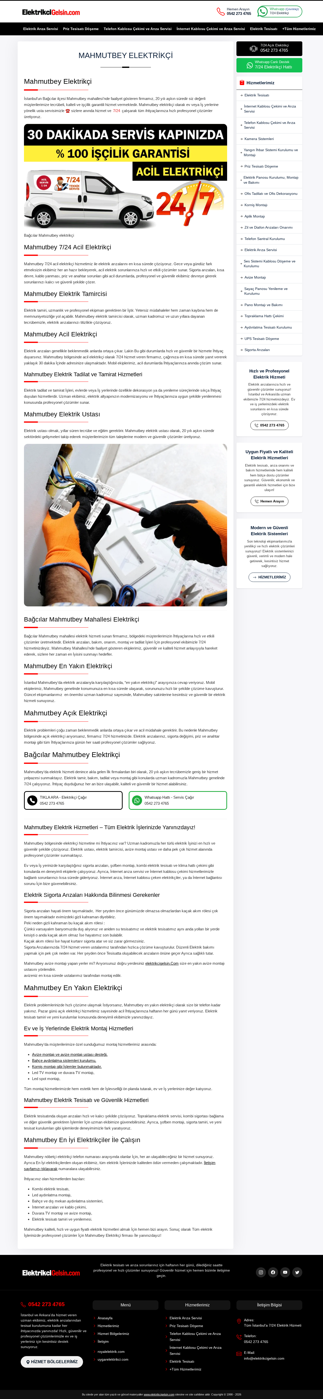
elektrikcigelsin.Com (162, 963)
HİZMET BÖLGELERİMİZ (54, 1362)
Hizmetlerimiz (108, 1326)
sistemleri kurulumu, (64, 1060)
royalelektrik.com (111, 1352)
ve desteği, (69, 1054)
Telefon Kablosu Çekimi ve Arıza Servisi (138, 29)
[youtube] (285, 1272)
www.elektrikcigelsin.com (159, 1394)
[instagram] (261, 1272)
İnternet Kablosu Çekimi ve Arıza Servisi (211, 29)
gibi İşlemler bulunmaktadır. (67, 1066)
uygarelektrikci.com (113, 1359)
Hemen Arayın (271, 501)
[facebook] (273, 1272)
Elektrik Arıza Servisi (40, 29)
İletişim (103, 1341)
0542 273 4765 (271, 425)
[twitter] (297, 1272)
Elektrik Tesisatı (263, 29)
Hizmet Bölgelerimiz (113, 1334)
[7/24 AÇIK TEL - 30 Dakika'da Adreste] (51, 11)
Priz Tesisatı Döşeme (81, 29)
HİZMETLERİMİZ (271, 577)
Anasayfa (105, 1318)
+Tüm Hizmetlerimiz (299, 29)
